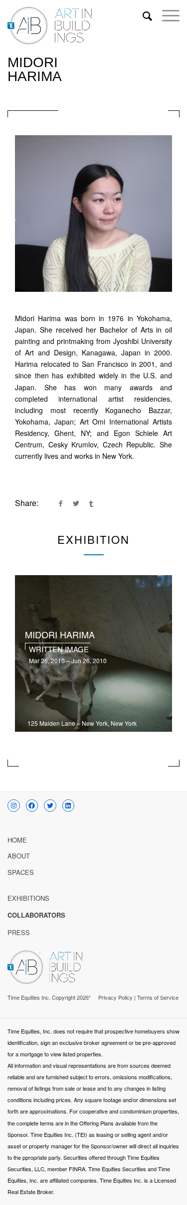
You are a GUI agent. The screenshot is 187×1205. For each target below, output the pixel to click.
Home (17, 840)
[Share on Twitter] (75, 503)
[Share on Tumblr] (91, 503)
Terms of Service (158, 997)
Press (18, 932)
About (18, 856)
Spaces (20, 872)
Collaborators (36, 915)
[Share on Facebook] (60, 503)
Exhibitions (28, 898)
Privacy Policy (115, 997)
